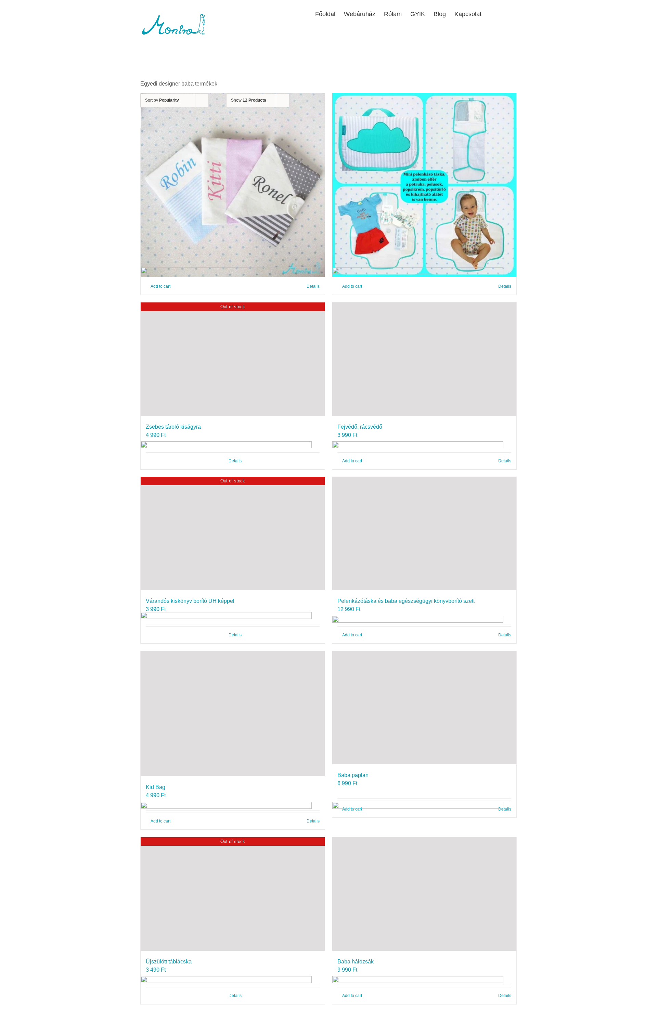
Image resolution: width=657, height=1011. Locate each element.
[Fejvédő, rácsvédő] (424, 359)
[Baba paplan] (424, 707)
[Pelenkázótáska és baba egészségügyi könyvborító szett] (424, 533)
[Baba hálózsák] (424, 893)
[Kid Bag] (233, 713)
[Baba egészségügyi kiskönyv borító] (233, 185)
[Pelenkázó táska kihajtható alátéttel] (424, 185)
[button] (505, 13)
